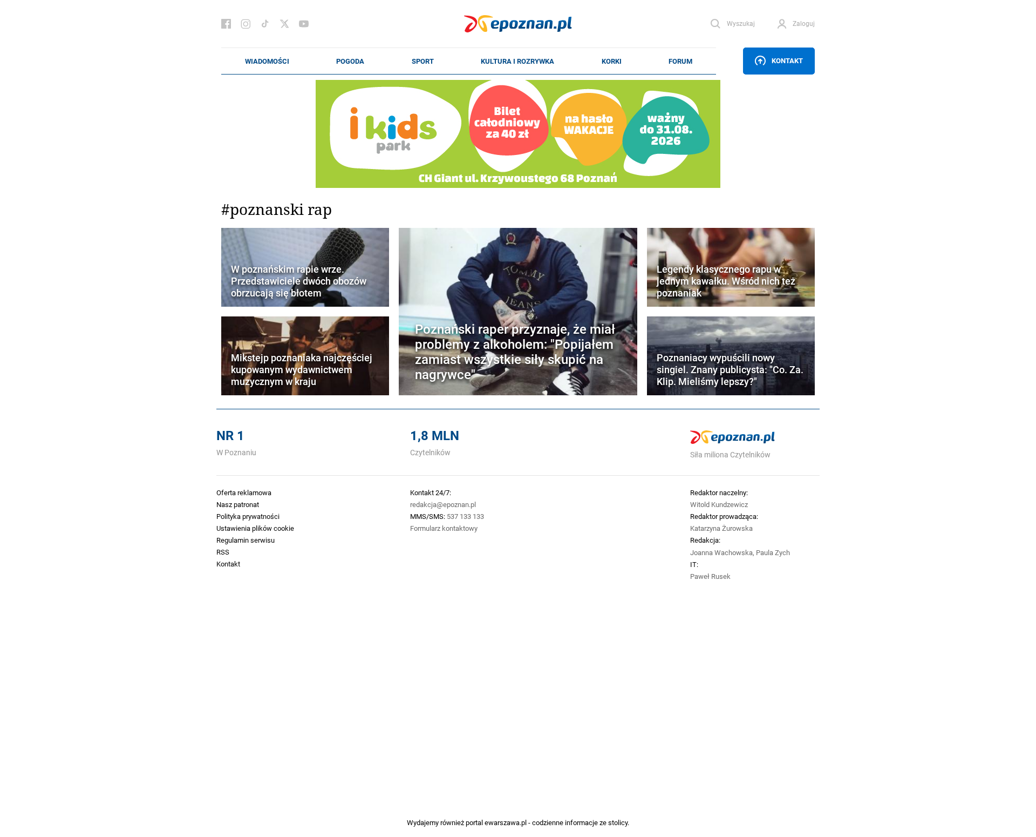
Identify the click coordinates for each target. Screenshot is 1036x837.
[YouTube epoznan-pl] (304, 24)
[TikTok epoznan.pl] (265, 24)
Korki (612, 61)
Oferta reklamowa (243, 492)
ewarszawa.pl (506, 822)
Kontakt (787, 60)
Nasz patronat (237, 504)
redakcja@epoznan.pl (443, 504)
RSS (222, 552)
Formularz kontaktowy (444, 528)
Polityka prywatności (248, 516)
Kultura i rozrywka (517, 61)
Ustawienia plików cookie (255, 528)
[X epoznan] (284, 24)
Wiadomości (267, 61)
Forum (680, 61)
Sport (423, 61)
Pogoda (350, 61)
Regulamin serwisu (245, 540)
